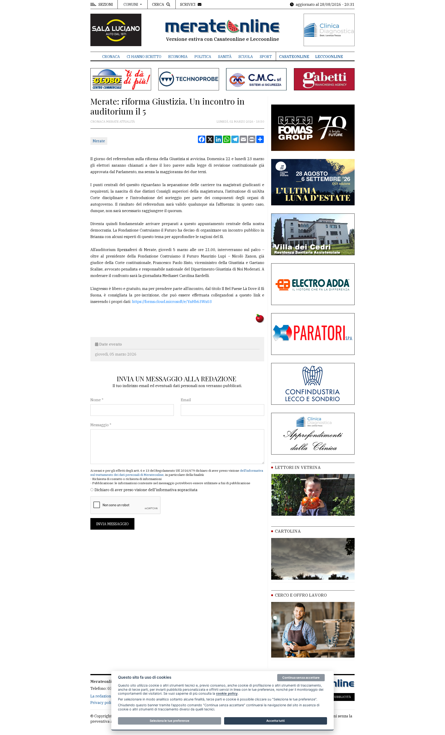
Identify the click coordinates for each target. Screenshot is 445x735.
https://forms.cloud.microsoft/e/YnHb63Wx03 (172, 301)
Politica (202, 56)
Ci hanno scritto (144, 56)
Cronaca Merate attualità (112, 122)
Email (186, 400)
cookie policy (227, 693)
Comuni (131, 4)
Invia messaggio (112, 524)
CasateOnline (294, 56)
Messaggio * (100, 425)
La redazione (101, 696)
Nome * (96, 400)
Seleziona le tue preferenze (169, 720)
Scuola (245, 56)
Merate (99, 141)
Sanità (225, 56)
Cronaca (111, 56)
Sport (266, 56)
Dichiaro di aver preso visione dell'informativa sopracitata (146, 489)
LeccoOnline (329, 56)
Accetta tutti (275, 720)
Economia (178, 56)
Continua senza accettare (301, 677)
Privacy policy (102, 702)
